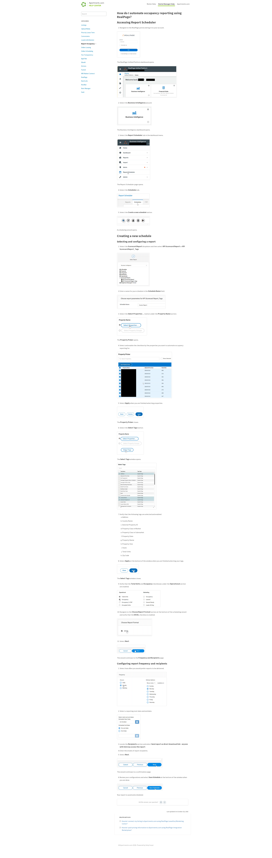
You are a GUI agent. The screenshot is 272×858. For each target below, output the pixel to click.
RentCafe (84, 81)
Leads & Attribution (87, 40)
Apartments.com (183, 4)
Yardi (82, 92)
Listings (83, 25)
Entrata (83, 66)
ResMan (83, 85)
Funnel (83, 70)
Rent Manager (86, 88)
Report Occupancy (88, 44)
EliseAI (83, 62)
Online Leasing (86, 47)
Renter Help (151, 4)
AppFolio (84, 59)
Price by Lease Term (88, 33)
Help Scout (150, 845)
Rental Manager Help (166, 4)
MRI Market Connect (88, 74)
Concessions (85, 36)
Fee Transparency (87, 55)
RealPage (84, 77)
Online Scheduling (87, 51)
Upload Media (85, 29)
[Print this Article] (190, 13)
